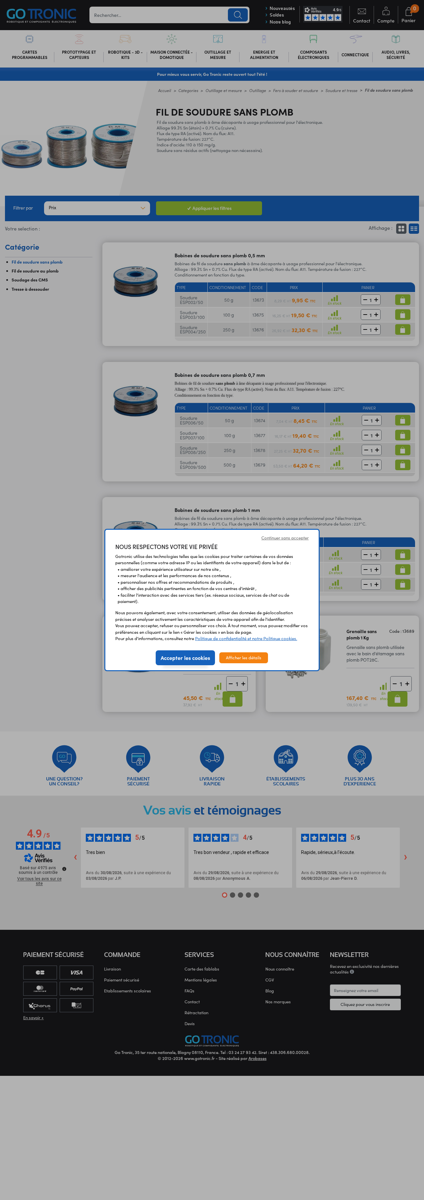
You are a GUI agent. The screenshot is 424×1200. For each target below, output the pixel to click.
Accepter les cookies (185, 657)
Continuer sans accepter (285, 538)
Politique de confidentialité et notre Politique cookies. (246, 638)
